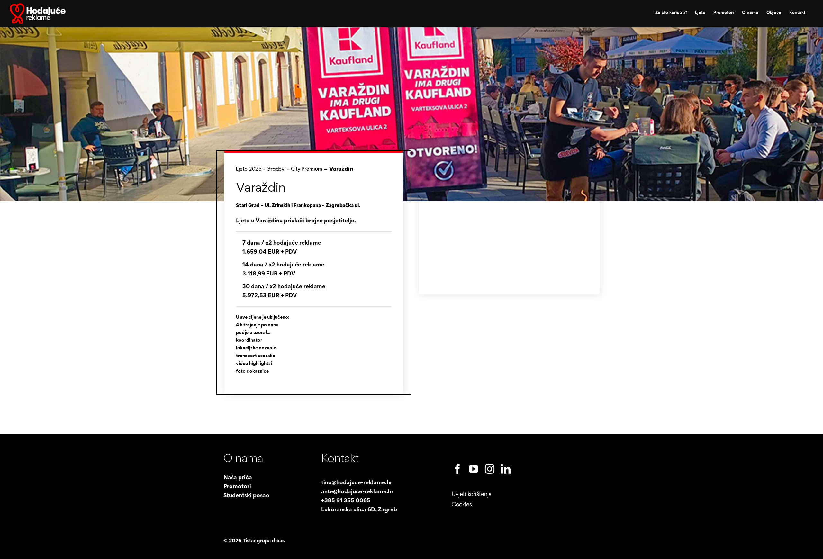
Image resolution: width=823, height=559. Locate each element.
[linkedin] (506, 469)
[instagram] (489, 469)
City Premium (306, 169)
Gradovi (276, 169)
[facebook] (457, 469)
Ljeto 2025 (248, 169)
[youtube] (473, 469)
